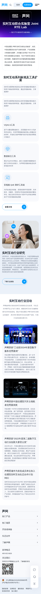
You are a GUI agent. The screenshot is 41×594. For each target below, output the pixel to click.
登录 (18, 5)
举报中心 (29, 588)
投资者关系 (6, 591)
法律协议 (13, 588)
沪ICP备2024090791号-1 (10, 582)
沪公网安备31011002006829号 (16, 580)
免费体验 (27, 5)
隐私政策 (5, 588)
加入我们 (14, 591)
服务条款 (21, 588)
